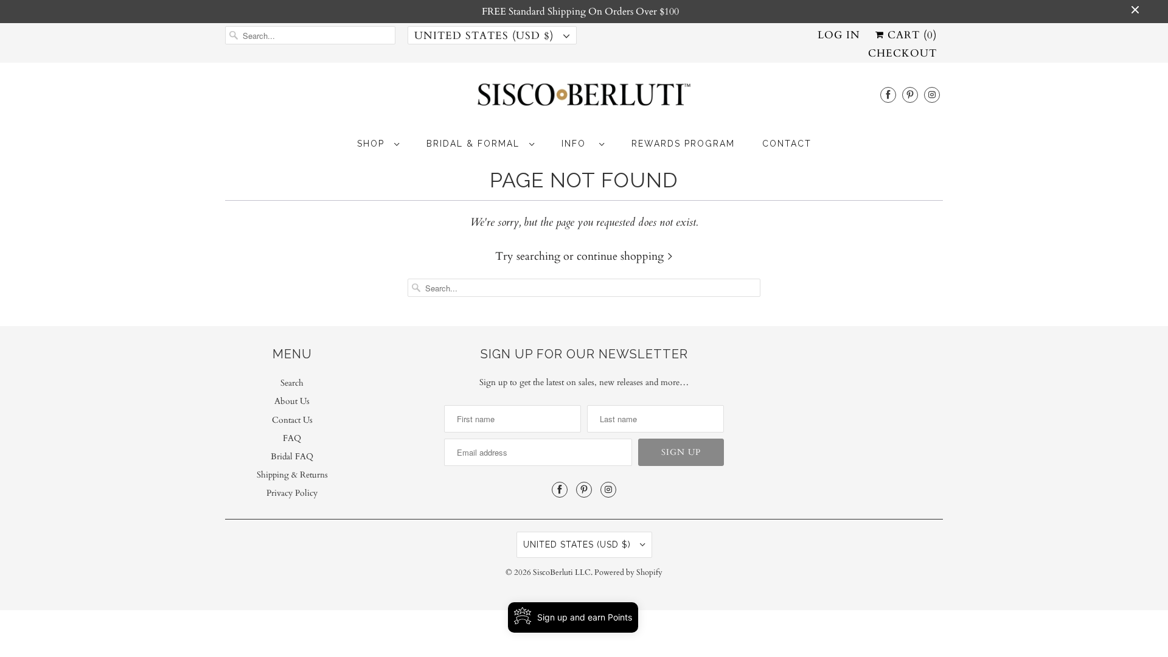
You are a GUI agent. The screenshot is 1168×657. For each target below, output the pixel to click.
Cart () (910, 35)
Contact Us (292, 420)
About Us (292, 401)
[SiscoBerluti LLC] (584, 98)
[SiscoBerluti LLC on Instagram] (932, 94)
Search (292, 383)
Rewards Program (683, 143)
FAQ (292, 438)
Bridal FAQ (292, 456)
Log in (839, 35)
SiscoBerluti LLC (562, 572)
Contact (787, 143)
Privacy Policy (292, 493)
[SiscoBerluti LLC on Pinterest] (910, 94)
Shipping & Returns (292, 475)
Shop (372, 143)
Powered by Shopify (628, 572)
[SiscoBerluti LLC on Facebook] (888, 94)
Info (577, 143)
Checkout (902, 53)
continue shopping (622, 256)
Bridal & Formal (474, 143)
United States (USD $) (485, 36)
